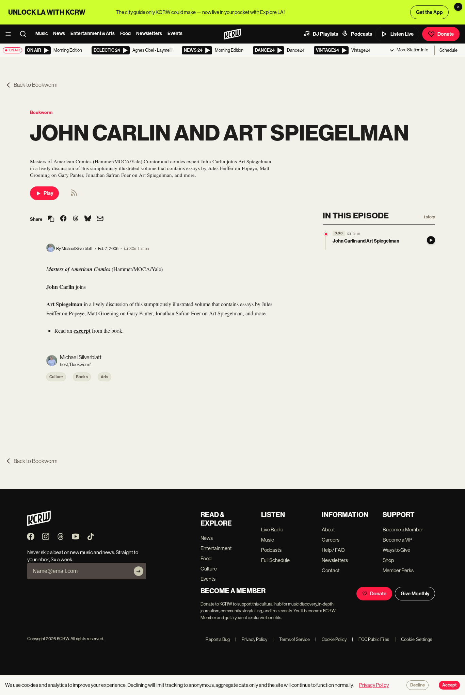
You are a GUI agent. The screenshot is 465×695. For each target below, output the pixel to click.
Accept (449, 685)
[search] (25, 34)
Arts (104, 377)
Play (48, 193)
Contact (331, 570)
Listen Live (402, 34)
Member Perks (398, 570)
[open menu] (10, 34)
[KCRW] (39, 524)
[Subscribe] (138, 571)
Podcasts (361, 34)
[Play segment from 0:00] (326, 234)
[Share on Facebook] (63, 219)
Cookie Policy (331, 639)
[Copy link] (51, 219)
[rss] (74, 195)
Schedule (448, 50)
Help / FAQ (333, 550)
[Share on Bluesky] (87, 219)
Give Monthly (415, 594)
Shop (388, 560)
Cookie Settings (416, 639)
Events (174, 33)
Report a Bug (218, 639)
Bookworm (41, 112)
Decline (417, 685)
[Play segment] (431, 240)
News (59, 33)
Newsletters (149, 33)
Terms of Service (291, 639)
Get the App (429, 12)
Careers (330, 540)
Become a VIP (397, 540)
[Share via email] (100, 219)
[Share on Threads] (75, 219)
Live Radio (272, 529)
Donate (445, 34)
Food (125, 33)
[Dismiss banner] (458, 7)
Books (82, 377)
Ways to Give (396, 550)
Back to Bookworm (36, 85)
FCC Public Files (370, 639)
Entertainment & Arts (92, 33)
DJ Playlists (325, 34)
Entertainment (216, 548)
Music (41, 33)
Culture (56, 377)
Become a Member (403, 529)
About (328, 529)
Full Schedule (275, 560)
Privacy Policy (251, 639)
